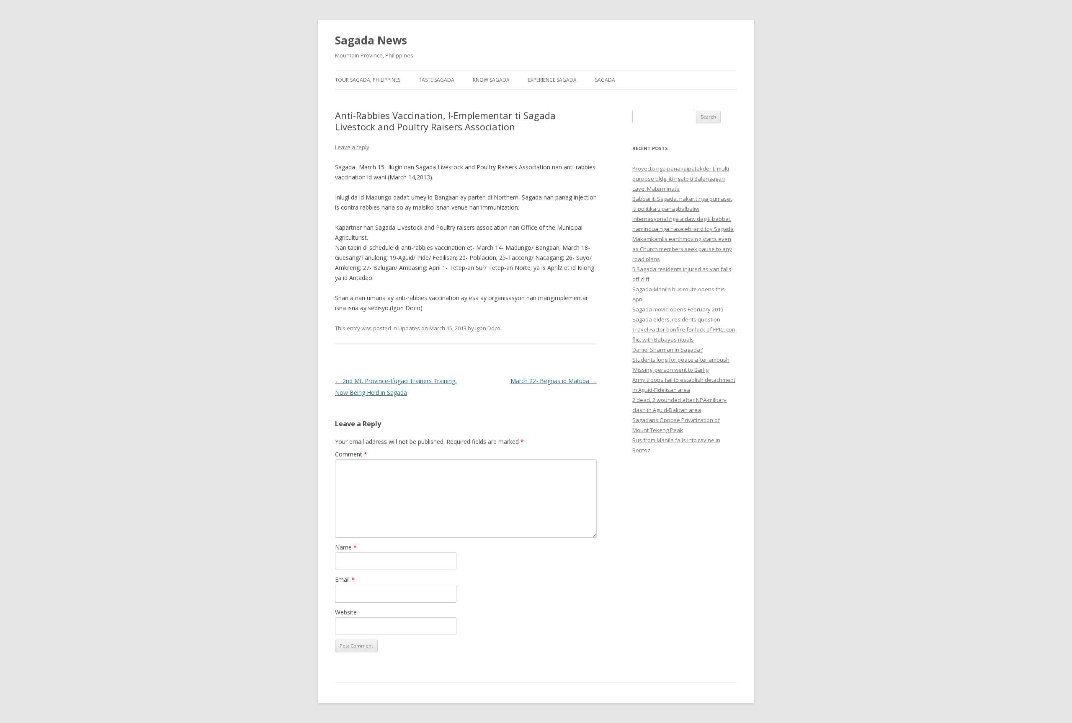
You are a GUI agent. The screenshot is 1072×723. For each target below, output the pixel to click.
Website (346, 612)
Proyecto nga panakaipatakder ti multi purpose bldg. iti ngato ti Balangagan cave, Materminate (680, 178)
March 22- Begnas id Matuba (553, 381)
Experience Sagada (552, 79)
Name (346, 547)
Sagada (605, 79)
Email (345, 579)
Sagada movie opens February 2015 (678, 309)
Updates (409, 328)
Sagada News (371, 40)
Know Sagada (491, 79)
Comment (351, 454)
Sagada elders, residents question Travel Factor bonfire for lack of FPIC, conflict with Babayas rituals (684, 329)
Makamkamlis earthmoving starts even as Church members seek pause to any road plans (682, 249)
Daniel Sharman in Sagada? (667, 349)
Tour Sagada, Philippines (367, 79)
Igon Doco (487, 328)
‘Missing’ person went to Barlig (670, 369)
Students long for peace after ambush (680, 359)
